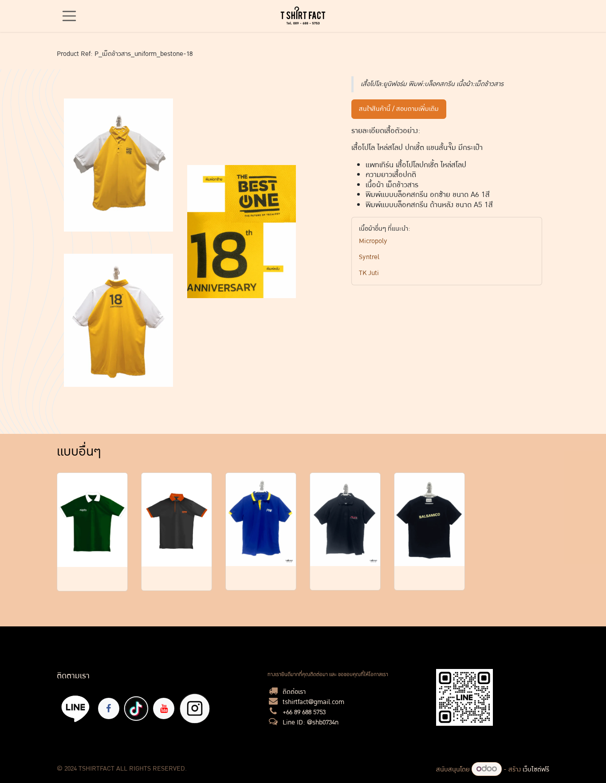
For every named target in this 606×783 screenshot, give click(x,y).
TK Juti (369, 273)
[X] (194, 708)
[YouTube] (163, 708)
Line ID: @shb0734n (310, 722)
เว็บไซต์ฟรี (536, 769)
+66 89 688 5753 (304, 712)
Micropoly (373, 241)
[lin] (75, 708)
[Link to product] (92, 520)
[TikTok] (136, 708)
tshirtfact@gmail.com (313, 702)
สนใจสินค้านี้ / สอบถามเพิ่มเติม (399, 109)
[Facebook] (108, 708)
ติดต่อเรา (294, 692)
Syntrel (369, 257)
